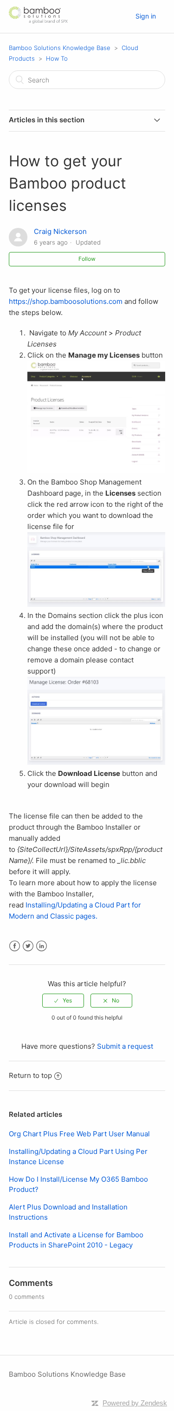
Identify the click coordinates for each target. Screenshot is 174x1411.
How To (57, 58)
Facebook (14, 946)
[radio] (63, 1001)
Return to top (30, 1075)
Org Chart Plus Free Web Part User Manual (79, 1133)
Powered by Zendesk (135, 1403)
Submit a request (125, 1046)
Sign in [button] (145, 16)
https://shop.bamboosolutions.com (65, 301)
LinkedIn (41, 946)
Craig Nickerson (60, 231)
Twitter (28, 946)
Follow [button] (87, 258)
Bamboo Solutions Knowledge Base (59, 47)
